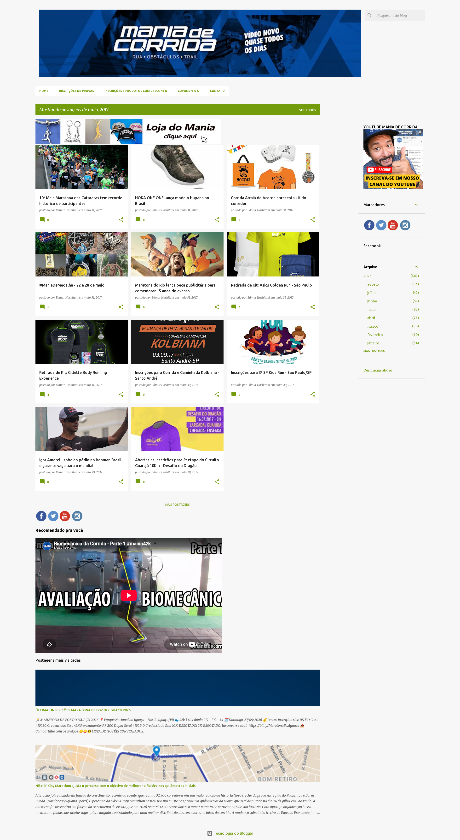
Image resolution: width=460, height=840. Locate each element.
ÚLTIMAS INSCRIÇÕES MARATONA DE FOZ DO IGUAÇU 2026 (83, 710)
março (372, 326)
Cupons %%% (188, 90)
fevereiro (375, 335)
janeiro (373, 343)
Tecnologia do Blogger (233, 833)
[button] (121, 220)
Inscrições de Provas (76, 90)
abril (371, 318)
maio (371, 309)
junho (372, 301)
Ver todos (307, 110)
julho (371, 293)
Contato (217, 90)
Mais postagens (177, 504)
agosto (373, 284)
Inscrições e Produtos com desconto (135, 90)
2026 (367, 276)
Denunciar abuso (377, 370)
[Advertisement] (338, 191)
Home (43, 90)
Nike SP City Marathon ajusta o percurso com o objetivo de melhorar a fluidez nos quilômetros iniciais (115, 786)
